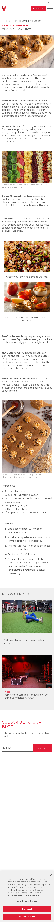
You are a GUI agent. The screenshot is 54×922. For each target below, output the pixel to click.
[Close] (51, 875)
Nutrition (22, 25)
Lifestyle (8, 25)
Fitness (6, 637)
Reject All (27, 909)
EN (49, 3)
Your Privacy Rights (27, 901)
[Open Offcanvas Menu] (50, 8)
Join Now (38, 8)
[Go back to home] (4, 8)
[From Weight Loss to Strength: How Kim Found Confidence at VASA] (27, 703)
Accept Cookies (27, 917)
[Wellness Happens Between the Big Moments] (27, 648)
